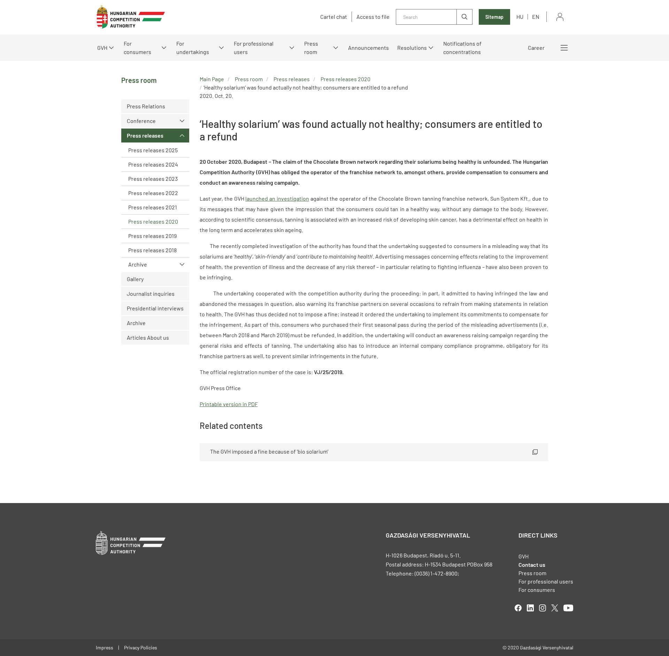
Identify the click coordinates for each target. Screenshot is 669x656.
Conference (141, 120)
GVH (102, 47)
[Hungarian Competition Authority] (131, 17)
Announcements (368, 47)
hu (519, 16)
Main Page (212, 79)
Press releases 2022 (153, 193)
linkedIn (530, 607)
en (535, 16)
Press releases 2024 (153, 164)
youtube (568, 607)
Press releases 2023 (153, 178)
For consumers (536, 589)
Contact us (531, 564)
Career (536, 47)
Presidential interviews (155, 308)
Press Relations (146, 106)
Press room (311, 47)
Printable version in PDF (229, 404)
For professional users (254, 47)
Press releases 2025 (153, 150)
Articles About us (148, 337)
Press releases (145, 135)
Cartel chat (333, 17)
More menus (564, 48)
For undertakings (192, 47)
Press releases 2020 (153, 221)
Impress (104, 647)
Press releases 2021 (152, 207)
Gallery (135, 279)
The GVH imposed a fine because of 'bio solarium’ (269, 451)
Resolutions (412, 47)
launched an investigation (277, 198)
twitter (554, 607)
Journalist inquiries (151, 293)
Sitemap (494, 17)
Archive (137, 264)
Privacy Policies (140, 647)
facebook (518, 607)
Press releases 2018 (152, 250)
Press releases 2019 (152, 235)
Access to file (373, 17)
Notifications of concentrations (462, 47)
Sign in (560, 17)
